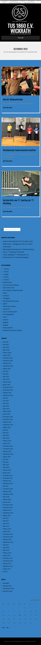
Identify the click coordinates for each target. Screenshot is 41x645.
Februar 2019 (7, 529)
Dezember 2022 (8, 446)
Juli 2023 (5, 430)
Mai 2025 (6, 374)
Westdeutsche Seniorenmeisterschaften (19, 150)
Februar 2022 (7, 470)
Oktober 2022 (7, 451)
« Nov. (3, 627)
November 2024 (8, 390)
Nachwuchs (6, 309)
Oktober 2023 (7, 422)
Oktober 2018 (7, 539)
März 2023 (6, 438)
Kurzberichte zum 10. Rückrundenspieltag (15, 257)
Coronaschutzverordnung (10, 285)
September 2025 (8, 366)
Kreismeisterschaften (9, 306)
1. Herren (5, 272)
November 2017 (8, 561)
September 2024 (8, 395)
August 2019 (7, 515)
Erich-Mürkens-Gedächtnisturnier (13, 290)
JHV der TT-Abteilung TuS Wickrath (13, 252)
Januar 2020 (6, 502)
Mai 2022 (6, 462)
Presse (23, 1)
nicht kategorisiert (8, 314)
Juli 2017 (5, 571)
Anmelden (6, 583)
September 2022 (8, 454)
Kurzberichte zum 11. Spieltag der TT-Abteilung (18, 201)
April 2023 (6, 435)
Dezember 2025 (8, 358)
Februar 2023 (7, 441)
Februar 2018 (7, 553)
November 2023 (8, 419)
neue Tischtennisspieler (10, 312)
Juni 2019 (5, 518)
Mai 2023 (6, 433)
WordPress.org (7, 591)
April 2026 (6, 347)
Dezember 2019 (8, 505)
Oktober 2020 (7, 491)
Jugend (5, 304)
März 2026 (6, 350)
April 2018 (6, 547)
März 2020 (6, 497)
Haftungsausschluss (29, 2)
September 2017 (8, 566)
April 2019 (6, 523)
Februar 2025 (7, 382)
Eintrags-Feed (7, 586)
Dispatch (23, 641)
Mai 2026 (6, 344)
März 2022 (6, 467)
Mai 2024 (6, 403)
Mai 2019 (6, 521)
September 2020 (8, 494)
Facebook (6, 296)
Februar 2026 (7, 352)
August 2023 (7, 427)
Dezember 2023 (8, 417)
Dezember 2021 (8, 475)
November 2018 (8, 537)
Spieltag (28, 207)
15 (19, 615)
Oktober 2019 (7, 510)
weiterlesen (7, 108)
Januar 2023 (6, 443)
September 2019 (8, 513)
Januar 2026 (6, 355)
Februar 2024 (7, 411)
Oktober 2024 (7, 393)
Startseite (4, 1)
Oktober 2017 (7, 563)
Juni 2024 (5, 401)
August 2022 (7, 457)
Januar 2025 (6, 385)
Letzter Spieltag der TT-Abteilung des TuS (16, 255)
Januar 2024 (6, 414)
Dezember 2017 (8, 558)
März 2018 (6, 550)
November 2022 (8, 449)
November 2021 (8, 478)
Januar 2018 (6, 555)
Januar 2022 (6, 473)
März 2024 (6, 409)
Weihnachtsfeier (26, 103)
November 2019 (8, 507)
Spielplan (5, 322)
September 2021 (8, 483)
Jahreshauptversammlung (11, 301)
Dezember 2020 (8, 489)
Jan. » (8, 627)
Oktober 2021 (7, 481)
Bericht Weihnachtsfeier (13, 99)
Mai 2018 (6, 545)
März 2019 (6, 526)
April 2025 (6, 377)
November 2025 (8, 361)
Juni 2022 (5, 459)
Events (5, 293)
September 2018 (8, 542)
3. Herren (5, 277)
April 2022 (6, 465)
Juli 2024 (5, 398)
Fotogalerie (31, 1)
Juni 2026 (5, 342)
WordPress (33, 641)
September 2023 (8, 425)
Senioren (23, 154)
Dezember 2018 (8, 534)
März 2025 (6, 379)
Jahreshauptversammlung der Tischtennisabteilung (18, 249)
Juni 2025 (5, 371)
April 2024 (6, 406)
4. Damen (6, 280)
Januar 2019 (6, 531)
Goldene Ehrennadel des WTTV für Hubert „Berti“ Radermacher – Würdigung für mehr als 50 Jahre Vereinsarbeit (18, 244)
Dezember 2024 (8, 387)
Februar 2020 (7, 499)
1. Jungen (5, 274)
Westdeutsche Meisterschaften (12, 330)
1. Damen (6, 269)
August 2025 (7, 369)
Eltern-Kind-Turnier (8, 288)
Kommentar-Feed (8, 588)
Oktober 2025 (7, 363)
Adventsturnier (7, 282)
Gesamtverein (14, 1)
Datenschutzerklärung (15, 2)
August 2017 (7, 569)
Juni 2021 (5, 486)
